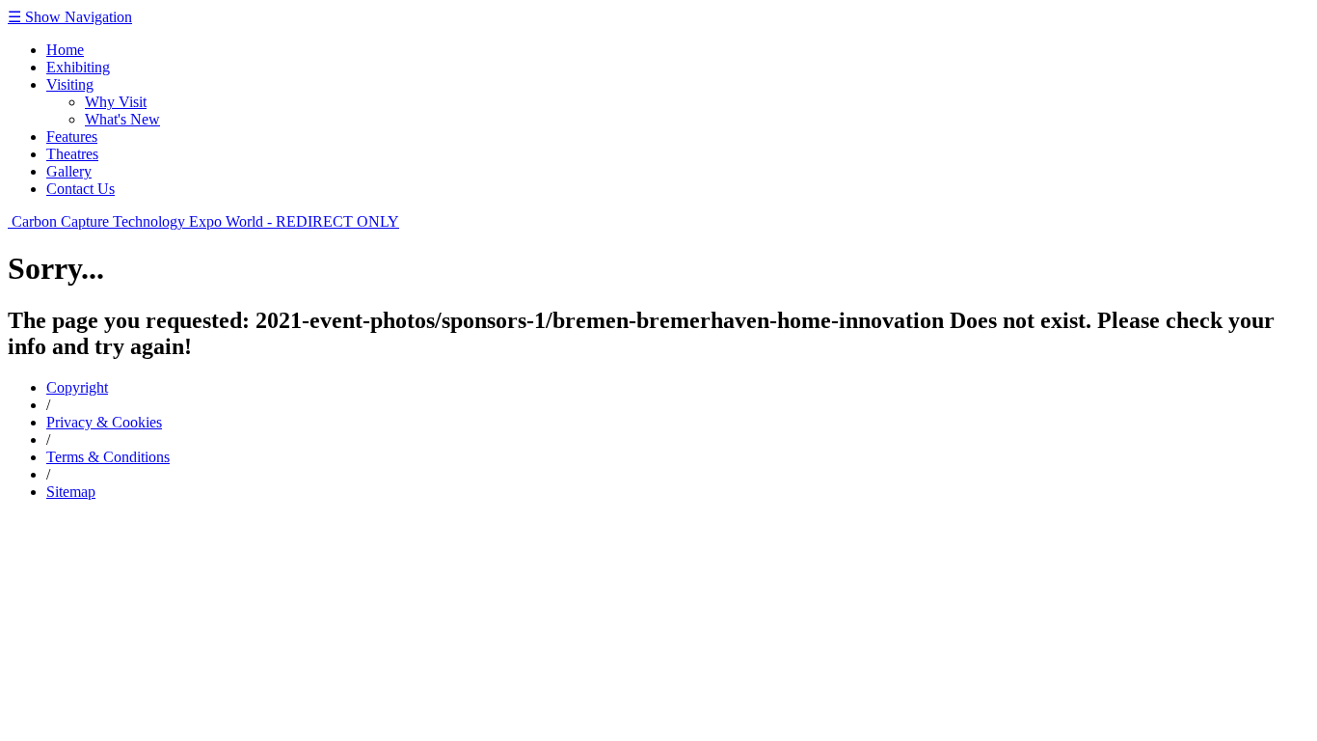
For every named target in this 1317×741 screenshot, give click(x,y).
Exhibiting (78, 67)
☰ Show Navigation (70, 17)
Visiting (70, 84)
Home (65, 49)
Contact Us (80, 188)
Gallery (69, 171)
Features (71, 136)
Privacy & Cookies (104, 422)
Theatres (72, 154)
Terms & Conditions (108, 457)
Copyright (77, 387)
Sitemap (70, 491)
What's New (122, 119)
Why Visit (116, 102)
